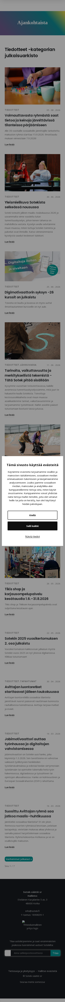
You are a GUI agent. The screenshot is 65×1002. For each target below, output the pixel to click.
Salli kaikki (32, 526)
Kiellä (32, 515)
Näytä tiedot (32, 536)
